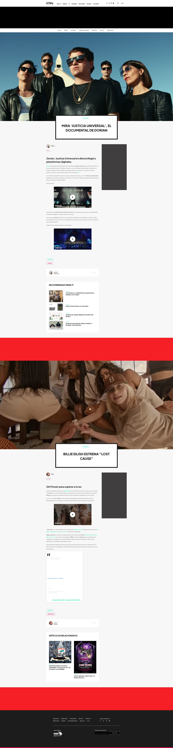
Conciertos (73, 30)
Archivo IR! (56, 718)
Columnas (96, 3)
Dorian (47, 150)
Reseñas (66, 30)
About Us (82, 721)
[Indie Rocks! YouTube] (113, 3)
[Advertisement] (86, 17)
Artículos (102, 30)
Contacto (88, 718)
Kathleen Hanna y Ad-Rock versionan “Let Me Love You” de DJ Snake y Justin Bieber (59, 667)
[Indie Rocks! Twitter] (109, 3)
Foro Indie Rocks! (73, 721)
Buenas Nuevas (110, 30)
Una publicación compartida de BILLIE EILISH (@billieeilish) (75, 600)
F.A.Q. (88, 721)
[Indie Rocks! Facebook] (106, 3)
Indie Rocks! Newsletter (100, 730)
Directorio (56, 721)
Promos (89, 3)
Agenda (65, 3)
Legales (63, 721)
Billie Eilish (48, 478)
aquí (78, 172)
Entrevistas (94, 30)
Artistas (81, 718)
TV (69, 3)
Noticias (59, 30)
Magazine (74, 3)
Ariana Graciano (53, 146)
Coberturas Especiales (84, 30)
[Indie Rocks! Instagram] (111, 3)
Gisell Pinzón (52, 474)
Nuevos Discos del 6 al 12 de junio (77, 306)
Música (59, 3)
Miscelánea (81, 3)
